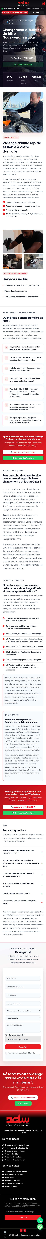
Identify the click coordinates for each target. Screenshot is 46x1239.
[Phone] (40, 1220)
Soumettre (23, 1047)
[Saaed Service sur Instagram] (25, 1230)
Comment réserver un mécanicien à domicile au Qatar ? (18, 874)
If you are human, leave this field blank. (20, 1053)
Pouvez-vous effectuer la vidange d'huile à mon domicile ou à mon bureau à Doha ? (21, 863)
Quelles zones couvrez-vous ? (16, 893)
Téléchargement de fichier (15, 1035)
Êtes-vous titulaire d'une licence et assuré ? (18, 884)
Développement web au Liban (28, 1235)
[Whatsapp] (40, 1227)
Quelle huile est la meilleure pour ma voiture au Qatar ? (18, 851)
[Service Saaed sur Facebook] (21, 1230)
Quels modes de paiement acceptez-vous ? (19, 902)
